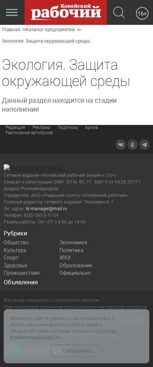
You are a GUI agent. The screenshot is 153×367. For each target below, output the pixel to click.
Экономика (73, 242)
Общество (16, 242)
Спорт (11, 258)
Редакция (15, 127)
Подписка (68, 127)
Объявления (21, 282)
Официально (75, 273)
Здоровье (15, 265)
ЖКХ (65, 258)
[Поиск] (119, 13)
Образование (75, 265)
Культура (15, 250)
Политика (71, 250)
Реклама (41, 127)
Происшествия (22, 273)
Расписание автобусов (29, 132)
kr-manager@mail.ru (46, 208)
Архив (91, 127)
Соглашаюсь (76, 351)
